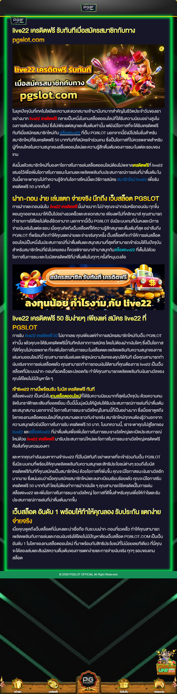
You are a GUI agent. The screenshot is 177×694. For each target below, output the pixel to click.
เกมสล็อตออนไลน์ (66, 396)
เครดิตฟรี (141, 165)
